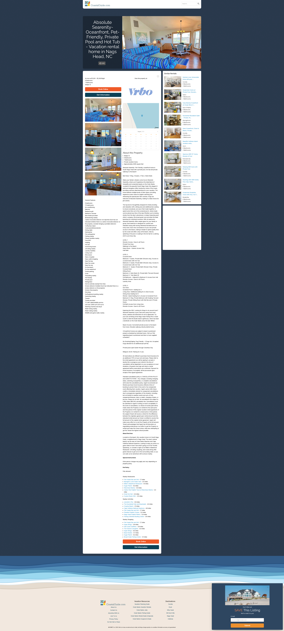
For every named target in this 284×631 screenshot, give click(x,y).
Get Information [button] (103, 95)
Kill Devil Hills (170, 613)
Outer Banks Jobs (142, 610)
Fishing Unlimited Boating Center (134, 516)
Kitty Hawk (170, 610)
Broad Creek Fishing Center (132, 537)
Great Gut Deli (128, 494)
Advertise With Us (113, 613)
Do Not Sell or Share (113, 622)
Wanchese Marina (129, 488)
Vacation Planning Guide (142, 604)
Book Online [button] (103, 89)
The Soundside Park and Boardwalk (135, 504)
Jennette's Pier (128, 502)
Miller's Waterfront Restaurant (133, 483)
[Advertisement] (182, 217)
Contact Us (113, 610)
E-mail (233, 616)
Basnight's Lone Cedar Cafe (132, 481)
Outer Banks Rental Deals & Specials (142, 616)
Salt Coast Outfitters (130, 526)
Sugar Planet (128, 486)
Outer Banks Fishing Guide (142, 613)
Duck (170, 607)
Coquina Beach (128, 506)
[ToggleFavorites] (158, 76)
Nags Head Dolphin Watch (132, 514)
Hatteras (170, 619)
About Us (113, 607)
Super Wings (128, 524)
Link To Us (113, 616)
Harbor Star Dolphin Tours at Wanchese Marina (138, 490)
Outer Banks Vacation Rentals (142, 607)
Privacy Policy (113, 619)
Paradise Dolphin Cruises (131, 512)
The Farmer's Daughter (131, 528)
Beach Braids (128, 533)
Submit (247, 625)
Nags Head (170, 616)
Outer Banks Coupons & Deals (142, 619)
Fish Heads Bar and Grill (131, 479)
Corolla (170, 604)
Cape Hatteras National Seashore (134, 508)
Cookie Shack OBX (130, 496)
